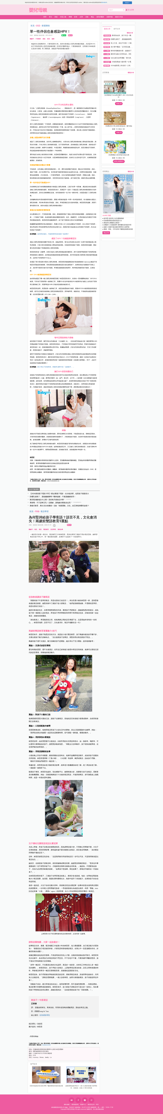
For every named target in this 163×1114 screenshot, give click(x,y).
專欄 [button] (70, 17)
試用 (81, 17)
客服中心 (83, 1104)
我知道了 (127, 2)
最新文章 (107, 29)
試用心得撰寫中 (119, 161)
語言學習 (53, 529)
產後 (44, 39)
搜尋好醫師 (100, 17)
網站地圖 (66, 1104)
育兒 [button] (50, 17)
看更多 (129, 33)
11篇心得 (119, 132)
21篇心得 (119, 103)
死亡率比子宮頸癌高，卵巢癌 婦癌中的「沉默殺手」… (55, 367)
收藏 (71, 35)
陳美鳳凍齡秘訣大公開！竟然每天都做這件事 (47, 500)
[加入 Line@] (85, 1100)
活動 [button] (86, 17)
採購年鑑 (110, 17)
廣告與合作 (91, 1104)
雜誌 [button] (92, 17)
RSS (97, 1104)
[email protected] (46, 1045)
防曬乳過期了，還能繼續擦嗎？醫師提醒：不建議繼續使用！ (53, 497)
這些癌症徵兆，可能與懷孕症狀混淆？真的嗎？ (53, 234)
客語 (40, 529)
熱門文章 (117, 29)
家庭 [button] (56, 17)
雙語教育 (46, 529)
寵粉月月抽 (119, 17)
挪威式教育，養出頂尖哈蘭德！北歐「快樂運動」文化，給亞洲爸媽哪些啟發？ (59, 506)
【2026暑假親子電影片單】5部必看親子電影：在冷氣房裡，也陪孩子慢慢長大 (59, 494)
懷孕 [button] (44, 17)
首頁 (32, 26)
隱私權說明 (104, 2)
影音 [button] (75, 17)
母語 (35, 529)
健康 (53, 39)
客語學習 (45, 511)
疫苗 (48, 39)
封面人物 (63, 17)
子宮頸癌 (38, 39)
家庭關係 (46, 26)
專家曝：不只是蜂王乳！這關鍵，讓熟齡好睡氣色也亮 (50, 503)
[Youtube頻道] (71, 1100)
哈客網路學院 (45, 1015)
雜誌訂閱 (106, 233)
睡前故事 (60, 529)
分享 (54, 525)
